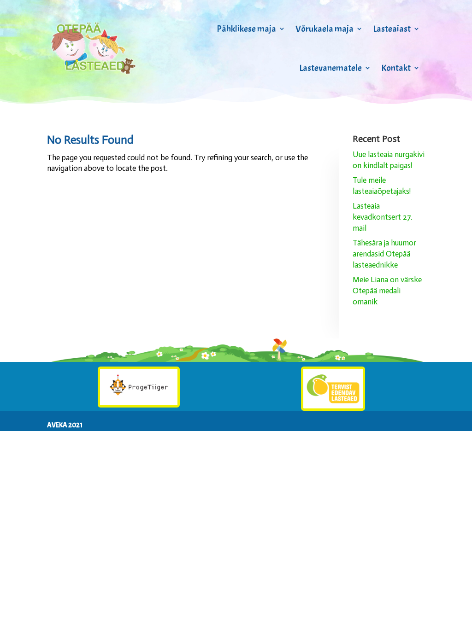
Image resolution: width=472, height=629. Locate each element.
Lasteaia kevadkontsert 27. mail (383, 217)
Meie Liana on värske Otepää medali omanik (387, 290)
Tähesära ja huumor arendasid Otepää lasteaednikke (384, 253)
